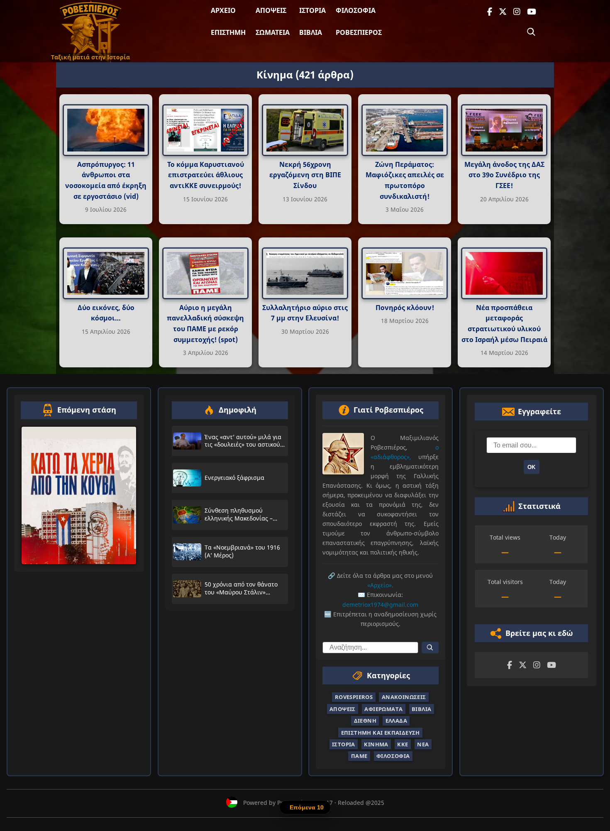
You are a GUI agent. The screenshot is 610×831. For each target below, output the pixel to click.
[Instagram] (516, 12)
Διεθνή (365, 720)
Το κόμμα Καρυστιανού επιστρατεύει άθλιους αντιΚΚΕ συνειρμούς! (205, 175)
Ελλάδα (396, 720)
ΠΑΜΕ (359, 756)
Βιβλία (310, 32)
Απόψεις (271, 10)
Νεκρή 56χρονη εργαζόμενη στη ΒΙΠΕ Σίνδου (305, 175)
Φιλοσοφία (356, 10)
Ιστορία (312, 10)
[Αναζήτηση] (531, 32)
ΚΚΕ (402, 744)
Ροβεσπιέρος (359, 32)
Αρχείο (223, 10)
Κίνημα (376, 744)
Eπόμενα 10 (307, 807)
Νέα (423, 744)
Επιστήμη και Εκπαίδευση (380, 732)
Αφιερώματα (383, 708)
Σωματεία (273, 32)
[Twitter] (503, 12)
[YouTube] (531, 12)
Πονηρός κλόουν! (405, 307)
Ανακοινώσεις (404, 697)
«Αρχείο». (380, 585)
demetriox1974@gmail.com (380, 604)
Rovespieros (354, 697)
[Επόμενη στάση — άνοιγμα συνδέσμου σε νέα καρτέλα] (79, 495)
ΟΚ (531, 467)
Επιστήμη (228, 32)
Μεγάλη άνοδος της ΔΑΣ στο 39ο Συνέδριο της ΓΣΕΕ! (504, 175)
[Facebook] (489, 12)
